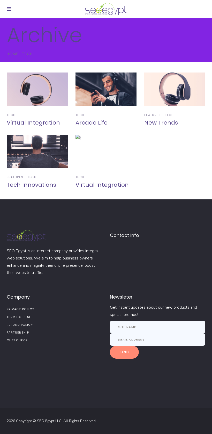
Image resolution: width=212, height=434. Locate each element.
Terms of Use (19, 317)
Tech (11, 115)
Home (12, 53)
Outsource (17, 340)
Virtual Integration (33, 123)
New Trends (161, 123)
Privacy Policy (20, 309)
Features (152, 115)
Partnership (18, 332)
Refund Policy (20, 325)
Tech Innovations (31, 185)
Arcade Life (91, 123)
